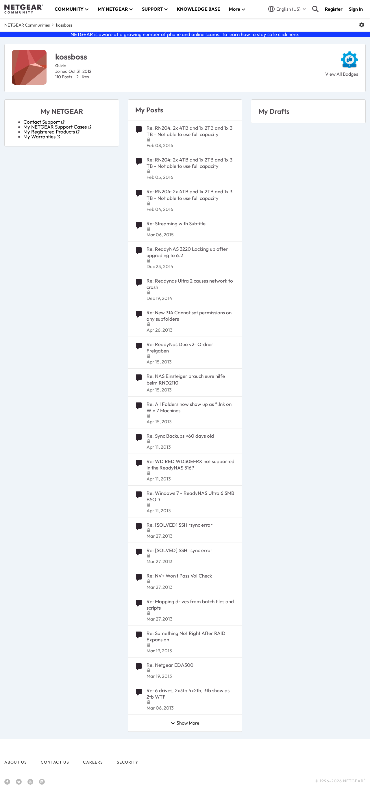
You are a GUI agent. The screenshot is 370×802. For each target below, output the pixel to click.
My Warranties (39, 136)
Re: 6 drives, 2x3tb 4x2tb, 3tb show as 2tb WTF (188, 693)
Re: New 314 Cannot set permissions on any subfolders (189, 315)
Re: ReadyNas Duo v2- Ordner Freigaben (180, 347)
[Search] (315, 8)
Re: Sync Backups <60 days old (180, 436)
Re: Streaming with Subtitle (176, 223)
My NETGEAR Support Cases (55, 127)
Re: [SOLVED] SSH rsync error (179, 525)
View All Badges (341, 74)
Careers (93, 762)
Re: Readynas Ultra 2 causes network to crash (190, 284)
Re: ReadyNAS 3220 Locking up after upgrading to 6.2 (187, 252)
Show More (188, 723)
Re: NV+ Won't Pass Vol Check (179, 576)
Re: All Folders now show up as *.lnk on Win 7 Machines (189, 407)
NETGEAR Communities (27, 25)
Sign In (356, 9)
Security (127, 762)
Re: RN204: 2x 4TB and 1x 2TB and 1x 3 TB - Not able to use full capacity (189, 131)
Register (334, 9)
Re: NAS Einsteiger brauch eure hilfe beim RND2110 (186, 379)
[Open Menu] (362, 25)
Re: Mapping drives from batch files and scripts (190, 604)
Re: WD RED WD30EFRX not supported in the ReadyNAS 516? (190, 464)
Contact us (55, 762)
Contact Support (41, 122)
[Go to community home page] (23, 9)
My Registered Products (49, 132)
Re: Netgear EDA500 (170, 665)
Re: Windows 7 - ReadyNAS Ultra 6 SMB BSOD (190, 496)
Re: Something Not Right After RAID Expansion (186, 636)
